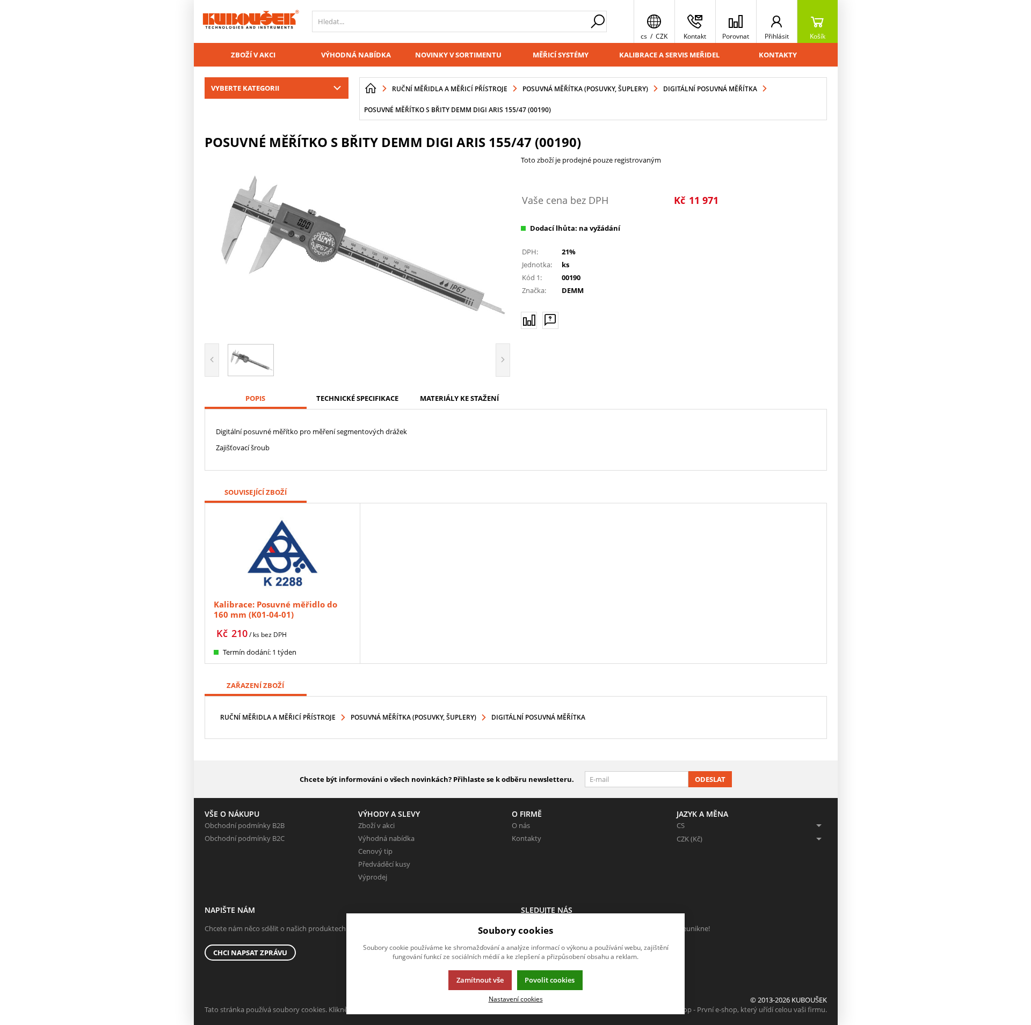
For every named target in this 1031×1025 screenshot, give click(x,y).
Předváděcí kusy (384, 864)
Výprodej (372, 877)
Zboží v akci (253, 55)
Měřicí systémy (561, 55)
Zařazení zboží (255, 685)
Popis (255, 398)
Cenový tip (375, 851)
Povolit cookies (550, 980)
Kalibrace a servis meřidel (669, 55)
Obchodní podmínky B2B (245, 825)
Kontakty (778, 55)
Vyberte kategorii (245, 88)
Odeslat (710, 779)
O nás (521, 825)
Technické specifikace (357, 398)
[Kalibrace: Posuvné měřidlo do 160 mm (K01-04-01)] (282, 552)
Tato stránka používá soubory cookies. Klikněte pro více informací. (310, 1009)
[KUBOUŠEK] (250, 21)
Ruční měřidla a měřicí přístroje (278, 717)
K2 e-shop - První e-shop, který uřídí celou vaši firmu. (743, 1009)
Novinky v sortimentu (458, 55)
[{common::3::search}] (597, 21)
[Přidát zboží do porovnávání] (529, 320)
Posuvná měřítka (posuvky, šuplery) (413, 717)
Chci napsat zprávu (250, 952)
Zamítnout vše (480, 980)
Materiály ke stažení (459, 398)
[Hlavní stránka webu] (370, 88)
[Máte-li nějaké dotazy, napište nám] (550, 320)
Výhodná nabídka (356, 55)
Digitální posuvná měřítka (538, 717)
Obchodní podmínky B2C (245, 838)
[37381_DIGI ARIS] (358, 245)
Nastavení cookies (516, 998)
